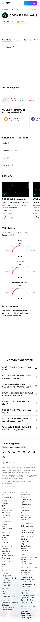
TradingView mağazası (29, 557)
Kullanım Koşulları (27, 570)
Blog (22, 544)
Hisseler (5, 503)
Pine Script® (6, 558)
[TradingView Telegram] (29, 452)
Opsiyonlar (6, 553)
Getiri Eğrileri (6, 551)
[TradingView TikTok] (34, 452)
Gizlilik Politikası (26, 575)
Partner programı (27, 615)
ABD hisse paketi (27, 532)
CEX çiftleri (6, 513)
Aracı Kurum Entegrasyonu (26, 612)
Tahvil (4, 508)
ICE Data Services (16, 467)
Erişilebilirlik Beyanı (27, 579)
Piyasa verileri (26, 502)
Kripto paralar (7, 510)
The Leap (24, 519)
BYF (3, 506)
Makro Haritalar (7, 556)
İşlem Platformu (26, 602)
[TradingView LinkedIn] (24, 452)
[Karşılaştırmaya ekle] (24, 119)
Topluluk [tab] (17, 40)
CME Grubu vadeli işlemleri (27, 527)
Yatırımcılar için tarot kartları (28, 560)
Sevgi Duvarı (6, 576)
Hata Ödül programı (28, 584)
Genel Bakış (25, 510)
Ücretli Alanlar (7, 610)
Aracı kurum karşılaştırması (26, 516)
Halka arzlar (6, 542)
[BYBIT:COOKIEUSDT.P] (4, 194)
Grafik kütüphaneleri (28, 595)
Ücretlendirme (26, 499)
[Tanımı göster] (9, 143)
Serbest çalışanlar (8, 607)
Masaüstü (5, 567)
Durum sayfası (26, 586)
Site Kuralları (6, 583)
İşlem (4, 591)
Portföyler (5, 549)
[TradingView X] (3, 452)
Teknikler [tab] (27, 40)
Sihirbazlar (5, 605)
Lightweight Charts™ (28, 597)
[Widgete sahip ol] (36, 228)
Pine (3, 517)
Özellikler (24, 497)
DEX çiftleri (6, 515)
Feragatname (25, 572)
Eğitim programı (26, 618)
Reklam (23, 609)
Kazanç (4, 537)
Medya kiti (24, 550)
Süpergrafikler (7, 497)
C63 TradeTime (26, 564)
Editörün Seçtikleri (8, 596)
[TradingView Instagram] (18, 452)
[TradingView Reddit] (3, 457)
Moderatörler (6, 585)
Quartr (23, 481)
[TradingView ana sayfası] (8, 3)
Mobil (4, 564)
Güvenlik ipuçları (26, 582)
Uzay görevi (25, 541)
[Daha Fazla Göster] (12, 9)
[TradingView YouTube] (13, 452)
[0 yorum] (12, 217)
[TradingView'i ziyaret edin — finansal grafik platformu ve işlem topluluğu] (10, 87)
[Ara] (19, 3)
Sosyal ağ (5, 573)
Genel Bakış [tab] (7, 40)
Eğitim (4, 594)
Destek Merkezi (26, 546)
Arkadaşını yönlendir (9, 578)
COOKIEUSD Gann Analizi (14, 199)
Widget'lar (24, 593)
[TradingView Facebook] (8, 452)
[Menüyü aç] (3, 3)
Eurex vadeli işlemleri (28, 530)
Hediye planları (26, 504)
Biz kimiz (24, 539)
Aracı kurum (25, 513)
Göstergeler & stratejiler (10, 603)
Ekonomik (5, 535)
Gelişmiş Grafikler (27, 600)
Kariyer (23, 548)
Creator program (8, 580)
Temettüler (6, 540)
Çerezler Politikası (27, 577)
